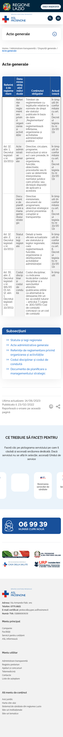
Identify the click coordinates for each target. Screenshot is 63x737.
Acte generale (18, 34)
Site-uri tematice (10, 713)
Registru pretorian (10, 664)
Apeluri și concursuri (12, 668)
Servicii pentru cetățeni (13, 635)
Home (5, 48)
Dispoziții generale (47, 48)
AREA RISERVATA (51, 7)
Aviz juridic (7, 699)
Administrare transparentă (23, 48)
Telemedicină (8, 671)
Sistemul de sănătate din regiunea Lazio (21, 706)
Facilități (6, 632)
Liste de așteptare (11, 678)
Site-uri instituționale (12, 710)
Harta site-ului (9, 703)
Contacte (6, 675)
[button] (51, 406)
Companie (7, 628)
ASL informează (10, 639)
